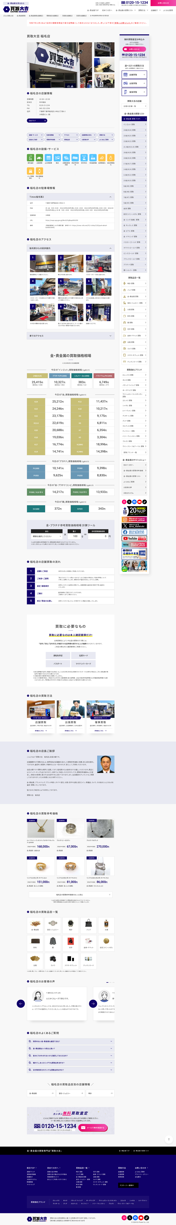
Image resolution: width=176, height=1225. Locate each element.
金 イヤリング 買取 (130, 236)
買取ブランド (31, 1172)
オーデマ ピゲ (90, 1200)
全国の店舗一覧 (130, 106)
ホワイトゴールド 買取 (132, 247)
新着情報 (30, 1182)
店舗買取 (40, 722)
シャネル (132, 1200)
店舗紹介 (30, 1177)
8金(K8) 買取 (129, 191)
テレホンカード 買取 (134, 361)
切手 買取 (130, 329)
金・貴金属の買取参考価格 (133, 470)
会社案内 (138, 1177)
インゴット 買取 (129, 124)
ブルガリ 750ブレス (92, 840)
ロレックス (56, 1200)
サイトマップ (31, 1184)
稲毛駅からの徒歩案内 (40, 248)
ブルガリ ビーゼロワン (63, 840)
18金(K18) (37, 850)
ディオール (56, 1203)
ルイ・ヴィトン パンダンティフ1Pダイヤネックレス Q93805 (41, 841)
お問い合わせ (134, 49)
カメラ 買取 (131, 348)
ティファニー (85, 1203)
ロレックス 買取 (128, 375)
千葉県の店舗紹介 (67, 16)
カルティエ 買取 (128, 426)
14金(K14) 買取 (130, 169)
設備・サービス (33, 135)
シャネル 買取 (127, 405)
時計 (90, 1093)
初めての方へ (107, 10)
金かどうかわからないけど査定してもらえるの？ (50, 1055)
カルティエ (74, 1203)
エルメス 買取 (127, 400)
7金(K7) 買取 (129, 197)
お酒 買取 (130, 309)
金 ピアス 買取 (129, 231)
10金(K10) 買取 (130, 180)
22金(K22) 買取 (130, 141)
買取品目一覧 (82, 1167)
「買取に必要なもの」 (122, 23)
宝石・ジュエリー (64, 1093)
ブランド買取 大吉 (8, 16)
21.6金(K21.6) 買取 (131, 147)
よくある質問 (168, 10)
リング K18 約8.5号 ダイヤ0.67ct (67, 878)
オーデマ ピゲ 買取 (129, 390)
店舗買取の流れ (87, 135)
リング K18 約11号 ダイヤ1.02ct (37, 878)
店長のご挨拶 (33, 140)
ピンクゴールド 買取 (131, 253)
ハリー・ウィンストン (98, 1203)
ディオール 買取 (128, 415)
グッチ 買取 (126, 421)
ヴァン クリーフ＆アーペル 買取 (133, 446)
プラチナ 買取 (129, 264)
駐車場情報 (50, 135)
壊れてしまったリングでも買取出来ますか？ (48, 1063)
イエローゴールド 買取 (132, 242)
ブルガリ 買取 (127, 441)
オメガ (65, 1200)
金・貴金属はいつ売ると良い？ (44, 1048)
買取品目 (67, 140)
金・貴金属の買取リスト (132, 476)
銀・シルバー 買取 (130, 270)
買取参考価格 (51, 140)
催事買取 (100, 722)
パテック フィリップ (77, 1200)
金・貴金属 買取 (132, 296)
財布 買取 (130, 316)
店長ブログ (32, 121)
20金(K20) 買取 (130, 152)
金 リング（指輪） (38, 886)
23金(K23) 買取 (130, 135)
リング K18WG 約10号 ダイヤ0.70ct (98, 878)
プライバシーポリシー (142, 1174)
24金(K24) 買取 (130, 130)
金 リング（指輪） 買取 (131, 219)
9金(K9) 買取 (129, 186)
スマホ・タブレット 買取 (135, 355)
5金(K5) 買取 (129, 203)
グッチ (65, 1203)
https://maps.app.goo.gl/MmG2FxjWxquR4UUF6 (62, 220)
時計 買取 (130, 283)
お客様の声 (85, 140)
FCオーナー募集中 (127, 1185)
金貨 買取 (127, 208)
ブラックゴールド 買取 (132, 259)
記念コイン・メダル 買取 (132, 214)
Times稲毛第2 (37, 196)
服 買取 (130, 322)
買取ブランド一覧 (130, 452)
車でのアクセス (36, 335)
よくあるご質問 (103, 140)
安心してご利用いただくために (57, 1179)
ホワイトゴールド (98, 886)
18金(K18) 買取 (130, 158)
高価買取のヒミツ (53, 1177)
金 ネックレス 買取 (130, 225)
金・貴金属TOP (93, 10)
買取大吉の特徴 (52, 1172)
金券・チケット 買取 (134, 335)
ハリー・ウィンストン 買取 (131, 436)
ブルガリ (111, 1203)
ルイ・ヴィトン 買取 (129, 410)
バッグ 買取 (131, 290)
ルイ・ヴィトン (143, 1200)
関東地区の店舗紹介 (53, 16)
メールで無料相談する (95, 1127)
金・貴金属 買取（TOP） (132, 119)
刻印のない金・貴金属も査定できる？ (46, 1041)
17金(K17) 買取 (130, 163)
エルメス (123, 1200)
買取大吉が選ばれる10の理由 (57, 1174)
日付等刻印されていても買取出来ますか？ (48, 1070)
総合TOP (31, 1167)
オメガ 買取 (127, 380)
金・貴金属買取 (21, 16)
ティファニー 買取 (129, 431)
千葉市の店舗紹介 (81, 16)
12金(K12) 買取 (130, 175)
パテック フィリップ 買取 (131, 385)
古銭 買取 (130, 342)
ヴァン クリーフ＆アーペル (126, 1203)
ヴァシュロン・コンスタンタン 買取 (132, 395)
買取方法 (102, 135)
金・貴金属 (30, 850)
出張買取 (70, 722)
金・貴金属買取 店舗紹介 (36, 16)
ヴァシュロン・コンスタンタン (108, 1200)
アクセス (66, 135)
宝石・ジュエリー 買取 (135, 303)
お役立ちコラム (129, 493)
